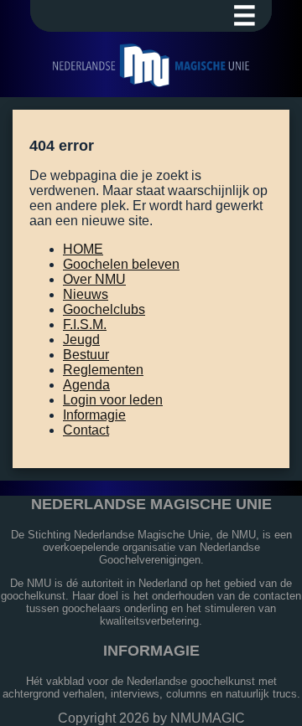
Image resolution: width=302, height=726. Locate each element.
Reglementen (103, 370)
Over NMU (94, 279)
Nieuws (85, 294)
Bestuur (86, 355)
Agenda (86, 385)
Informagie (94, 415)
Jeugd (81, 339)
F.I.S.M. (85, 324)
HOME (83, 249)
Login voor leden (113, 400)
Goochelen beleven (121, 264)
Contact (86, 430)
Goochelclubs (104, 309)
